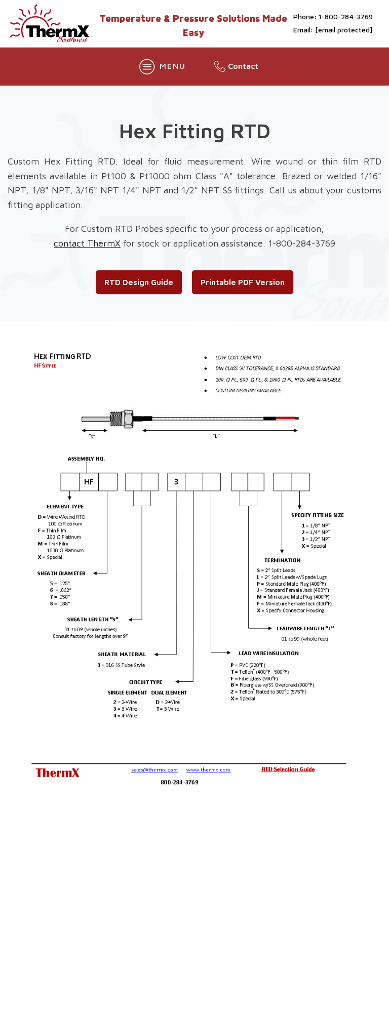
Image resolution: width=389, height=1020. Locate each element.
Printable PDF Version (243, 282)
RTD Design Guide (138, 282)
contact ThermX (87, 243)
